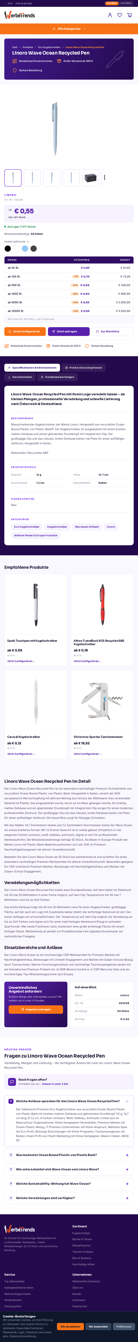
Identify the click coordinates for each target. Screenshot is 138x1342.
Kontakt (76, 1293)
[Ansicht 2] (32, 178)
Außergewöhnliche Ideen (18, 1287)
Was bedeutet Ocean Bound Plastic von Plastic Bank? (53, 1155)
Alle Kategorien (69, 28)
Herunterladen (22, 377)
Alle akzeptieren (70, 1326)
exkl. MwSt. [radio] (126, 3)
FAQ (10, 3)
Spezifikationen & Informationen (34, 367)
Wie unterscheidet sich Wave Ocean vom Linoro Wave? (54, 1169)
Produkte (28, 47)
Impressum (78, 1299)
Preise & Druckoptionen (86, 367)
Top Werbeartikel (14, 1281)
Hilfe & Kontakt (24, 3)
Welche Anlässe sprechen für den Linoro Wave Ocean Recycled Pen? (65, 1101)
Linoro (111, 526)
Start (15, 47)
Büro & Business (81, 1257)
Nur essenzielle (98, 1326)
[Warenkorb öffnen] (129, 15)
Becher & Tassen (82, 1239)
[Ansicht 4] (71, 178)
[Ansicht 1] (13, 178)
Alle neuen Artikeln (87, 526)
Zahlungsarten (12, 1306)
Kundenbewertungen (59, 377)
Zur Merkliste (110, 331)
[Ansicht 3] (51, 178)
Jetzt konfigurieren (26, 331)
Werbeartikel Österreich (86, 1281)
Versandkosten (13, 1299)
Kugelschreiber (57, 526)
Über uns (77, 1287)
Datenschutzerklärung (23, 1336)
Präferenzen (124, 1326)
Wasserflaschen (81, 1245)
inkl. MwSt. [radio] (112, 3)
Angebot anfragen (38, 1009)
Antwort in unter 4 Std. (55, 1083)
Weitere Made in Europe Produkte (35, 535)
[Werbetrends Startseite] (19, 15)
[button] (7, 248)
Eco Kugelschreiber (49, 47)
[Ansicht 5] (90, 178)
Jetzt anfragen (67, 331)
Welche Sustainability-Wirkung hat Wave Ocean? (50, 1184)
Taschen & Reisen (82, 1251)
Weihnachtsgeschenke (17, 1293)
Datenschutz (79, 1306)
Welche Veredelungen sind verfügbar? (42, 1198)
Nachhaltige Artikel (83, 1264)
